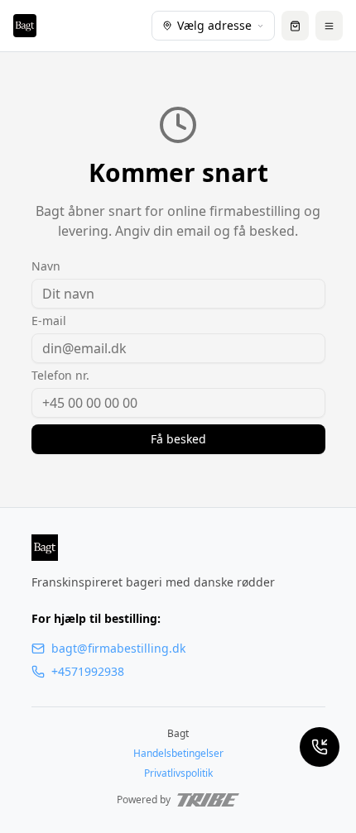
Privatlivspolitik (178, 773)
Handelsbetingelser (178, 753)
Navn (45, 266)
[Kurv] (295, 26)
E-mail (48, 321)
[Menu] (329, 26)
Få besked (178, 439)
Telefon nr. (60, 375)
